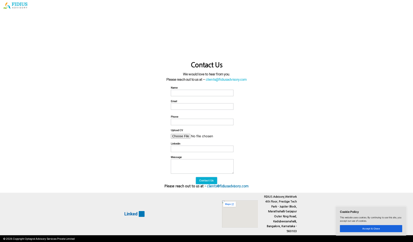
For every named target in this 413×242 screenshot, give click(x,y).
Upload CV (177, 130)
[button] (405, 5)
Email (174, 101)
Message (176, 157)
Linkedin (175, 143)
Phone (174, 116)
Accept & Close (371, 228)
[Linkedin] (406, 238)
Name (174, 87)
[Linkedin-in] (141, 214)
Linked (130, 214)
